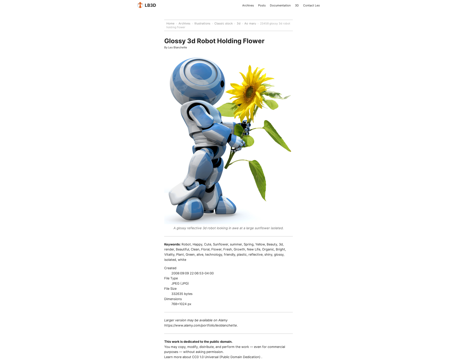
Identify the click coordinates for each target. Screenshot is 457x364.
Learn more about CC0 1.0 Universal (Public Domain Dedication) (212, 357)
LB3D (150, 5)
